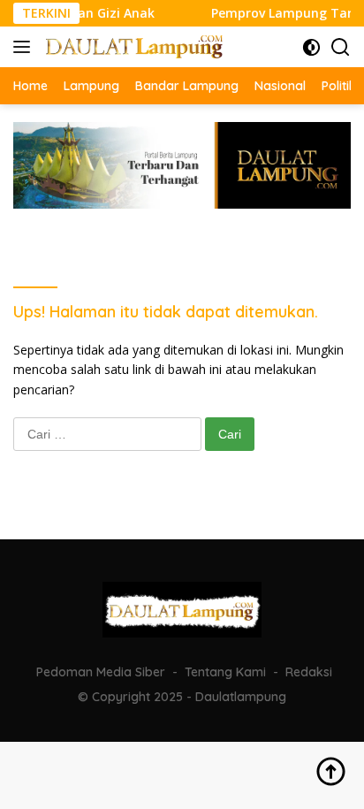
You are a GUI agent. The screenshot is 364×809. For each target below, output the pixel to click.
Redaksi (308, 672)
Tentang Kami (225, 672)
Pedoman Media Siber (100, 672)
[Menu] (25, 47)
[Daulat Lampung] (132, 46)
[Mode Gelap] (311, 47)
